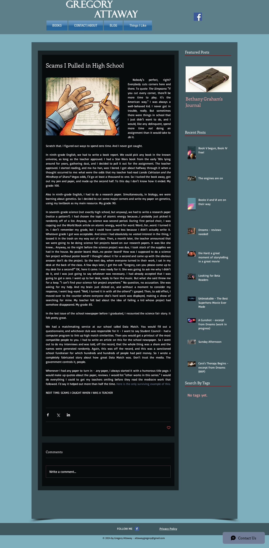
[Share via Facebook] (48, 415)
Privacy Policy (168, 528)
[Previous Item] (192, 79)
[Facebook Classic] (137, 529)
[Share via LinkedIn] (68, 415)
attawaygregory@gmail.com (150, 538)
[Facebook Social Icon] (198, 17)
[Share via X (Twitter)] (58, 415)
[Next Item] (225, 79)
